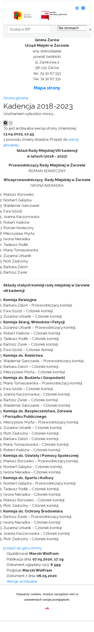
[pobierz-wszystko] (77, 8)
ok (47, 608)
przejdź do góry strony (22, 548)
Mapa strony (47, 88)
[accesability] (83, 8)
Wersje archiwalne (22, 581)
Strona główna (15, 98)
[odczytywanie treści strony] (5, 123)
